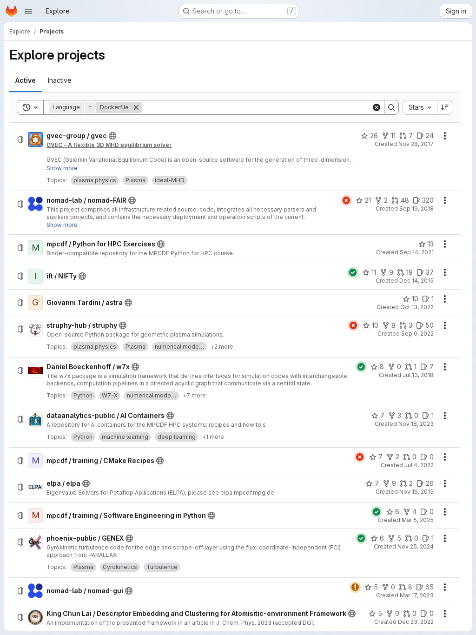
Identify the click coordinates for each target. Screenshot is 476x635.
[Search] (391, 107)
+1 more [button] (213, 436)
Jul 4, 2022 (419, 465)
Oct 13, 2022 (417, 307)
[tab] (25, 80)
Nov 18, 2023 (416, 423)
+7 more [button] (194, 395)
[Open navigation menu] (28, 11)
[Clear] (376, 107)
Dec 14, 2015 (416, 280)
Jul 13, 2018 (418, 374)
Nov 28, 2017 (416, 143)
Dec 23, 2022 (416, 621)
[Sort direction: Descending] (444, 107)
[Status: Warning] (355, 587)
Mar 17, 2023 (417, 595)
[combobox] (420, 107)
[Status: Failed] (346, 200)
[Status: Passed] (352, 272)
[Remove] (136, 107)
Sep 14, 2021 (417, 252)
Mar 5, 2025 (418, 519)
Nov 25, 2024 (415, 546)
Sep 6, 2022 (417, 333)
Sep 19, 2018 (416, 208)
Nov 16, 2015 (416, 491)
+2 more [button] (222, 346)
